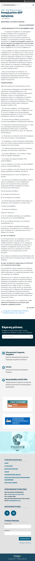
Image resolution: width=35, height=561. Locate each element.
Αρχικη (3, 10)
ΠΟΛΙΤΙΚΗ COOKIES (10, 483)
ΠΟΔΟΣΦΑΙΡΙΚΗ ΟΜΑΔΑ (12, 475)
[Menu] (33, 5)
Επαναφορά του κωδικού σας (25, 542)
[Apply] (31, 337)
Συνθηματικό (6, 530)
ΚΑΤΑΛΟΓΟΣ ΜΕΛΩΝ (11, 469)
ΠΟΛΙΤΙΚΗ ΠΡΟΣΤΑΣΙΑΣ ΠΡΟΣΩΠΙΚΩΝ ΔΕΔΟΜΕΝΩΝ (17, 479)
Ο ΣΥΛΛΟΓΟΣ (8, 466)
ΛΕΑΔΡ (6, 472)
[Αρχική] (10, 5)
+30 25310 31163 (20, 494)
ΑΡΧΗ (6, 463)
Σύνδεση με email (7, 523)
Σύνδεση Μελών (30, 1)
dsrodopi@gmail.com (14, 500)
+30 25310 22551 (11, 494)
